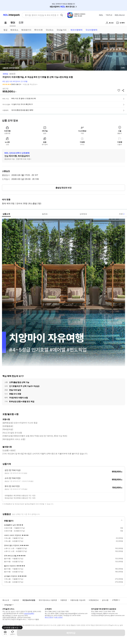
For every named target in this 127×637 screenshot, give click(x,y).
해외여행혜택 (76, 30)
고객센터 (115, 600)
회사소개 (5, 600)
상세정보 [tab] (83, 214)
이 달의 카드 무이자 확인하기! (22, 104)
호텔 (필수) (8, 521)
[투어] (13, 22)
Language (8, 605)
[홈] (5, 22)
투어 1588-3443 (50, 611)
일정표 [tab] (45, 214)
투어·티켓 (38, 30)
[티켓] (21, 22)
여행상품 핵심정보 (29, 84)
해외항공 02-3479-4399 (53, 615)
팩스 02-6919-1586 (51, 613)
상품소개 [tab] (6, 214)
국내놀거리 (61, 30)
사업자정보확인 (29, 613)
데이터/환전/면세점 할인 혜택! (22, 110)
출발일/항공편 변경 (64, 187)
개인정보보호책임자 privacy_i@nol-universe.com (108, 615)
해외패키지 (26, 30)
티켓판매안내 (93, 600)
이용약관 (15, 600)
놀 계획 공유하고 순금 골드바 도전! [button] (40, 15)
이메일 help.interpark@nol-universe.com (73, 613)
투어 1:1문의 (49, 617)
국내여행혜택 (91, 30)
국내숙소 (50, 30)
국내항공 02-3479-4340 (72, 615)
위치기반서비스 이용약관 (48, 600)
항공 (5, 30)
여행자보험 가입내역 (77, 600)
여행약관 (63, 600)
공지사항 (105, 600)
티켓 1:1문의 (58, 617)
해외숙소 (14, 30)
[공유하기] (123, 90)
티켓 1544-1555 (63, 611)
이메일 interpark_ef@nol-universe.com (104, 613)
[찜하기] (118, 90)
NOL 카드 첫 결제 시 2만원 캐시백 (23, 98)
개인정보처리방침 (28, 600)
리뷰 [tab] (121, 214)
